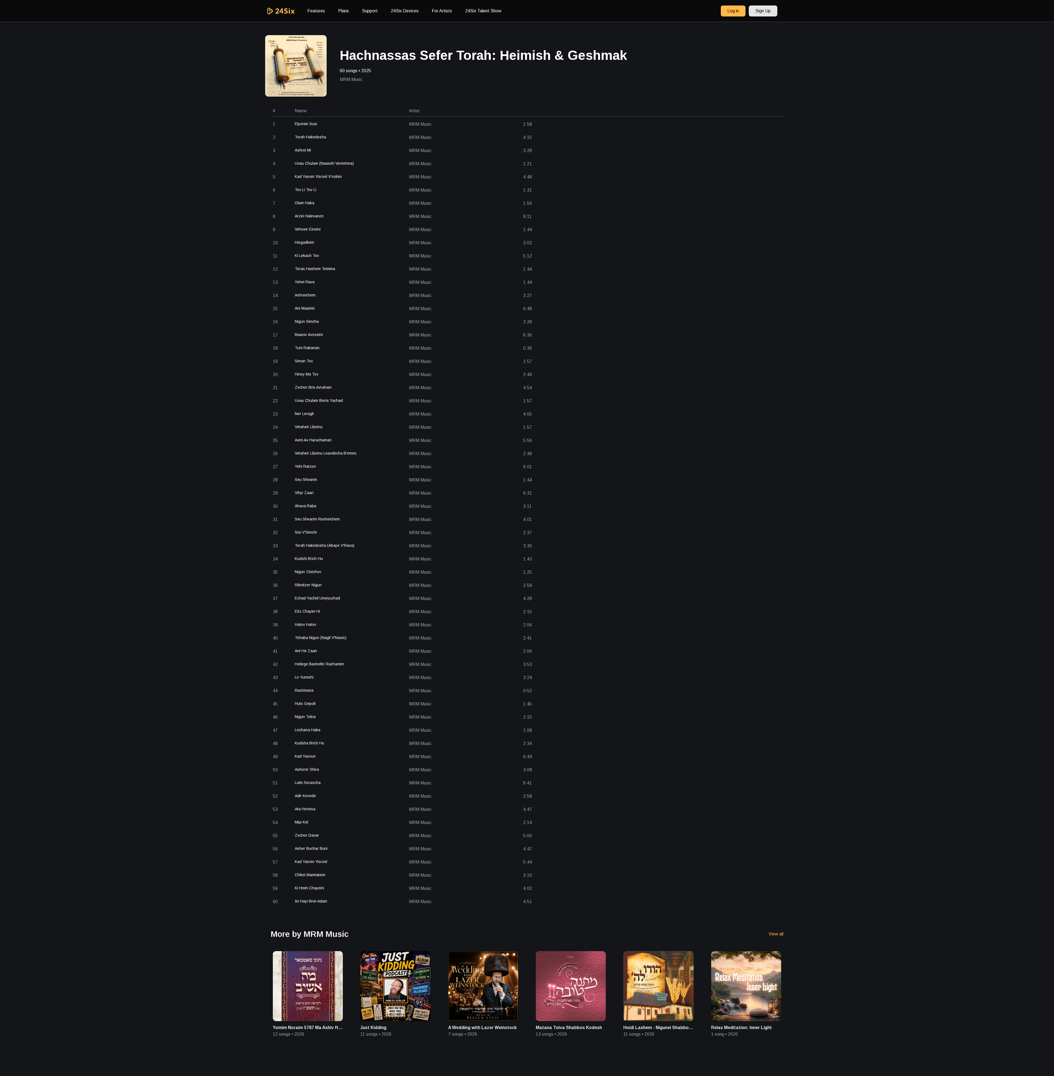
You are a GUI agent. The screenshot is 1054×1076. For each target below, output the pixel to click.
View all (776, 934)
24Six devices (405, 11)
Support (370, 11)
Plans (343, 11)
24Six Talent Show (483, 11)
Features (316, 11)
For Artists (442, 11)
